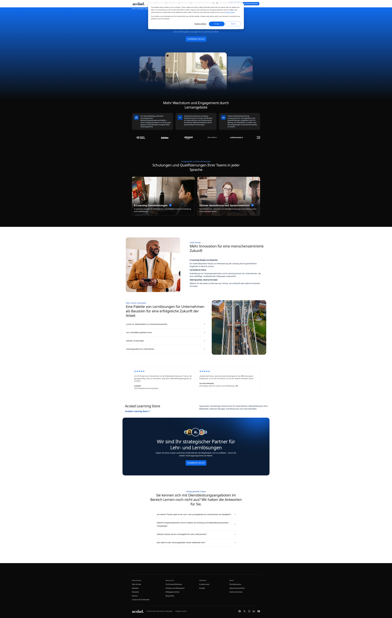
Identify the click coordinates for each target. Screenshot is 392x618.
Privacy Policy (230, 12)
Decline (233, 24)
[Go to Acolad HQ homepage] (139, 3)
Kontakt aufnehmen (251, 3)
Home (134, 9)
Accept (217, 24)
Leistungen (140, 9)
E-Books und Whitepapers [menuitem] (175, 588)
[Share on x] (244, 611)
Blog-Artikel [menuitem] (170, 596)
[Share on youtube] (258, 611)
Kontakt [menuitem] (202, 588)
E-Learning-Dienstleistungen (151, 205)
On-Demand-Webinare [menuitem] (174, 584)
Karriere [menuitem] (135, 596)
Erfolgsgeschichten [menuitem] (172, 592)
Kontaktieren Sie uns (196, 39)
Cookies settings (200, 24)
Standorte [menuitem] (135, 592)
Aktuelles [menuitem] (135, 588)
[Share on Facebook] (239, 611)
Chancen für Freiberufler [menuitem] (141, 600)
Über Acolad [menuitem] (136, 584)
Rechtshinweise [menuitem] (235, 584)
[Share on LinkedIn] (254, 611)
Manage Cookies (181, 611)
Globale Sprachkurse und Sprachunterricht (224, 205)
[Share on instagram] (249, 611)
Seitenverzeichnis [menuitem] (235, 592)
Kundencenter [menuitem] (204, 584)
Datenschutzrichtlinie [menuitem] (237, 588)
